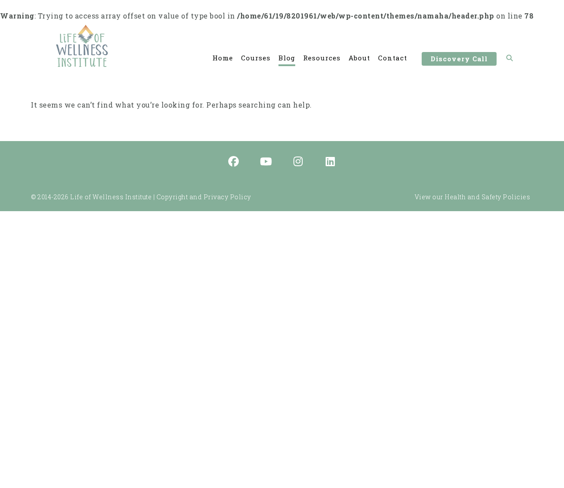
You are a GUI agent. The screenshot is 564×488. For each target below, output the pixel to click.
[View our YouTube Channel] (266, 162)
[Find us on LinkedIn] (330, 162)
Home (222, 57)
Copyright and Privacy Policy (203, 197)
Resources (322, 57)
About (359, 57)
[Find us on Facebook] (234, 162)
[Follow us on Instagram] (298, 162)
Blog (286, 57)
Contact (392, 57)
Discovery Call (459, 58)
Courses (256, 57)
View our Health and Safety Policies (473, 197)
